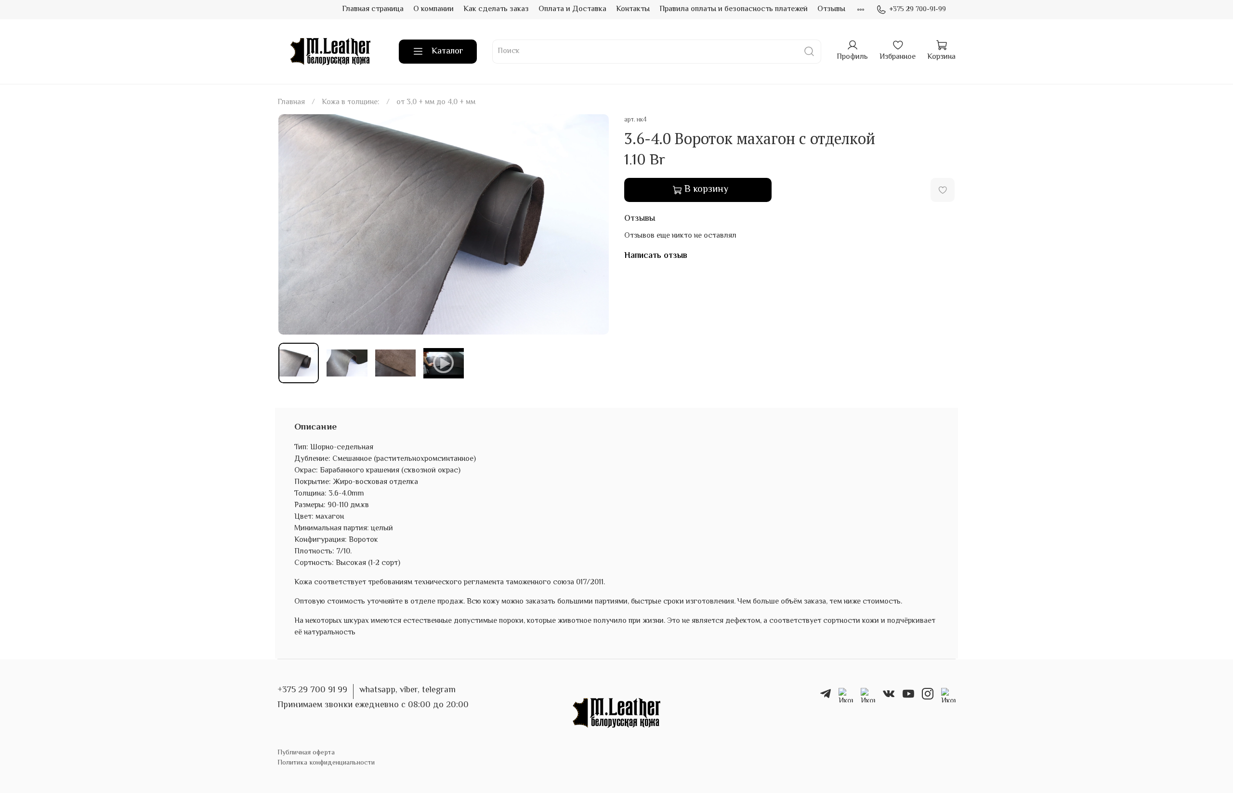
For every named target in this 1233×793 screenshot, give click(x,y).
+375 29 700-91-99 (917, 10)
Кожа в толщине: (351, 102)
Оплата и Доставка (572, 9)
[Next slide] (593, 224)
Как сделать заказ (496, 9)
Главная (291, 102)
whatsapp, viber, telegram (407, 690)
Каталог (447, 51)
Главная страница (373, 9)
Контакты (633, 9)
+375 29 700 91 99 (312, 690)
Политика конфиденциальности (326, 762)
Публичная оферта (306, 752)
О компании (433, 9)
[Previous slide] (293, 224)
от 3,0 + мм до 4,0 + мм (435, 102)
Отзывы (831, 9)
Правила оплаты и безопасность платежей (733, 9)
